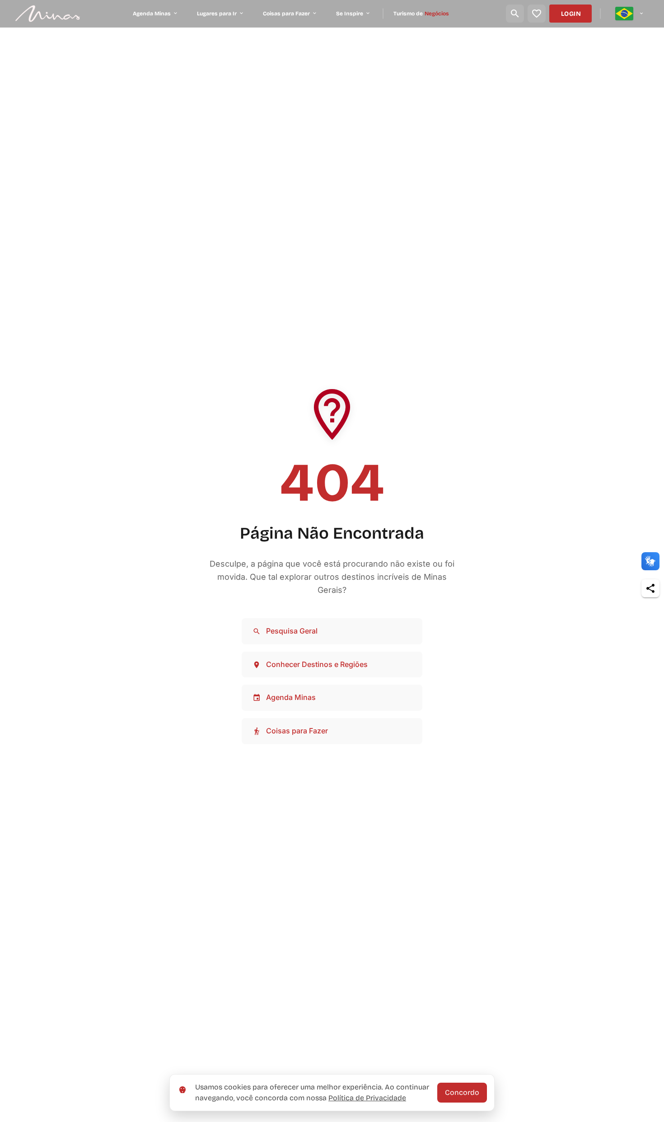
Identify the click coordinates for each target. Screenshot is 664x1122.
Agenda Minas (291, 697)
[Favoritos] (537, 14)
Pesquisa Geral (292, 630)
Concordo (462, 1092)
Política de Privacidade (367, 1098)
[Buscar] (515, 14)
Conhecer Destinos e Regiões (317, 664)
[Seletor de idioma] (630, 14)
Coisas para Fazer (297, 730)
